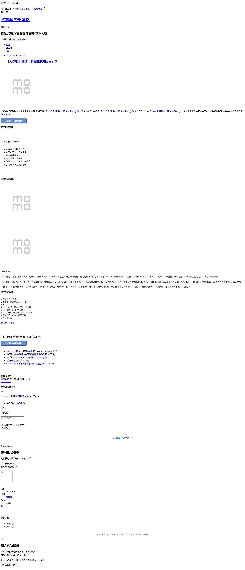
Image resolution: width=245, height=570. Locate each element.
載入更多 (5, 413)
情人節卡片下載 (7, 323)
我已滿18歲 (6, 565)
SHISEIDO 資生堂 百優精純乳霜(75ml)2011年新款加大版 (31, 351)
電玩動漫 (21, 403)
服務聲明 (146, 535)
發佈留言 (5, 428)
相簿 (8, 45)
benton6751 (6, 382)
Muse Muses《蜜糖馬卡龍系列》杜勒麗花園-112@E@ (30, 364)
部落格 (9, 48)
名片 (8, 51)
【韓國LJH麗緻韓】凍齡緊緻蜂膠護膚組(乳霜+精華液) (30, 354)
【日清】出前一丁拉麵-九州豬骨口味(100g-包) (26, 357)
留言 (26, 396)
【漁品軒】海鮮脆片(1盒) (17, 360)
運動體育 (22, 39)
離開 (14, 565)
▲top (3, 408)
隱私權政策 (137, 535)
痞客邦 (21, 396)
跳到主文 (5, 27)
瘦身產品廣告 (12, 155)
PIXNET (103, 535)
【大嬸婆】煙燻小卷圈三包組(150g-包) (32, 61)
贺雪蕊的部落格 (15, 20)
